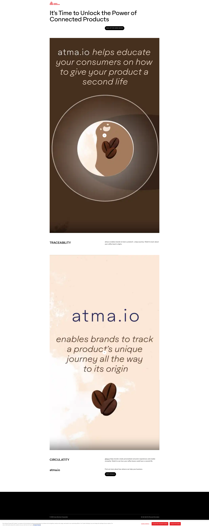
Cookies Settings (145, 523)
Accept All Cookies (175, 523)
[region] (104, 524)
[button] (104, 135)
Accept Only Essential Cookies (160, 523)
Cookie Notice (37, 525)
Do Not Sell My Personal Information (150, 517)
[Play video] (104, 135)
